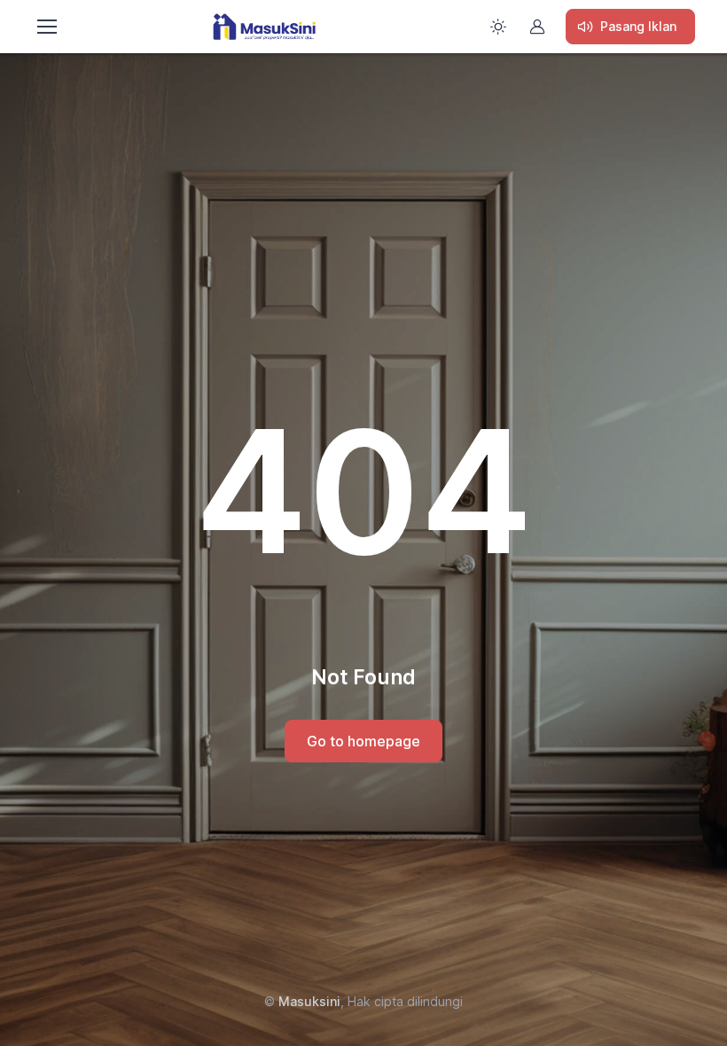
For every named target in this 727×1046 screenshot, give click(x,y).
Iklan (638, 26)
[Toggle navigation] (46, 27)
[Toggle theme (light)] (498, 26)
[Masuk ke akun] (537, 26)
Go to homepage (363, 741)
